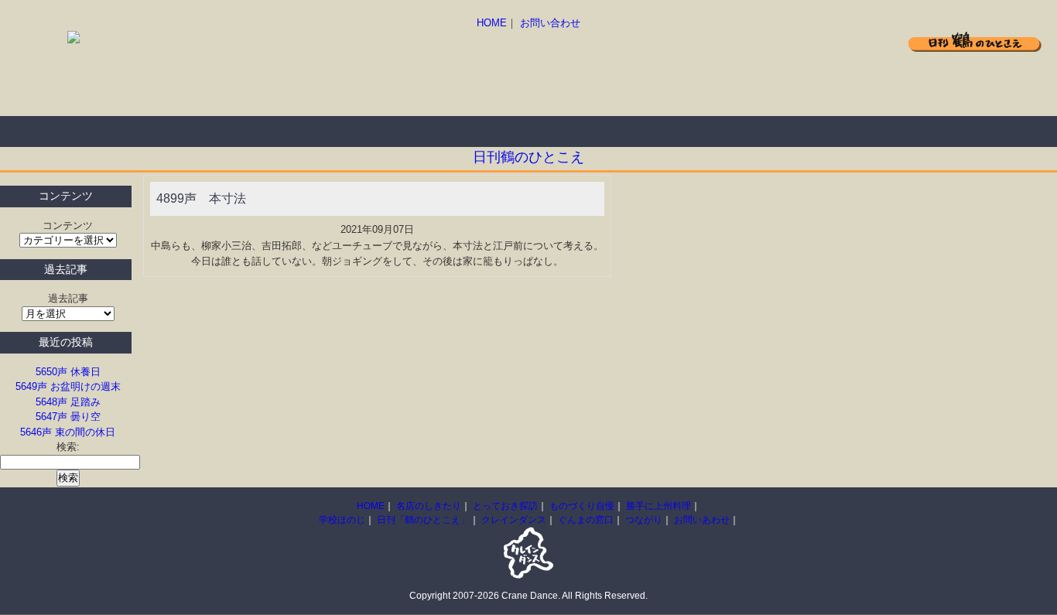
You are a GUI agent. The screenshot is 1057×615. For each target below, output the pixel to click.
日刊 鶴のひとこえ (975, 41)
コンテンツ (68, 225)
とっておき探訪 (248, 131)
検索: (68, 447)
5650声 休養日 (68, 372)
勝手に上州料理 (495, 131)
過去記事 (68, 298)
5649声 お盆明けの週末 (68, 386)
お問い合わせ (550, 23)
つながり (643, 519)
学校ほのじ (342, 519)
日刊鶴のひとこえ (528, 157)
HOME (492, 23)
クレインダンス (513, 519)
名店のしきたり (124, 131)
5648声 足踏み (68, 402)
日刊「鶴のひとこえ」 (423, 519)
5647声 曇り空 (68, 416)
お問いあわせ (702, 519)
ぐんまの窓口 (586, 519)
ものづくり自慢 (371, 131)
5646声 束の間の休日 (67, 432)
